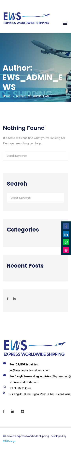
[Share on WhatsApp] (66, 242)
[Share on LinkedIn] (66, 234)
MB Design (9, 441)
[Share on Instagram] (66, 250)
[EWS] (26, 13)
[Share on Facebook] (66, 226)
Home (6, 96)
